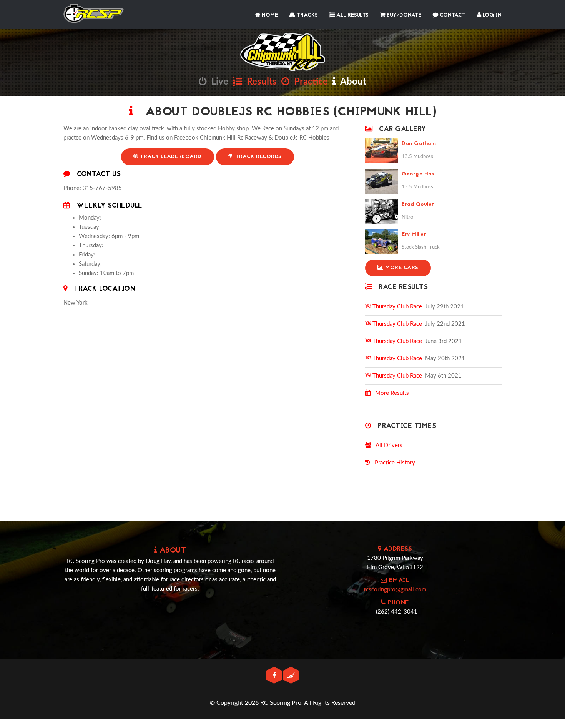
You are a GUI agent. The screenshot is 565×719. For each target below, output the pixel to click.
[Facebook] (274, 676)
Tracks (306, 15)
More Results (390, 393)
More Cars (401, 268)
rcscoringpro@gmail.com (395, 590)
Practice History (392, 463)
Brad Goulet (418, 204)
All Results (352, 15)
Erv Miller (414, 234)
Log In (491, 15)
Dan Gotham (419, 144)
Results (259, 82)
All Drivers (386, 445)
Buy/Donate (403, 15)
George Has (418, 174)
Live (217, 82)
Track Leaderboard (170, 157)
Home (269, 15)
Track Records (258, 157)
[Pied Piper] (291, 676)
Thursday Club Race (396, 307)
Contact (451, 15)
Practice (308, 82)
